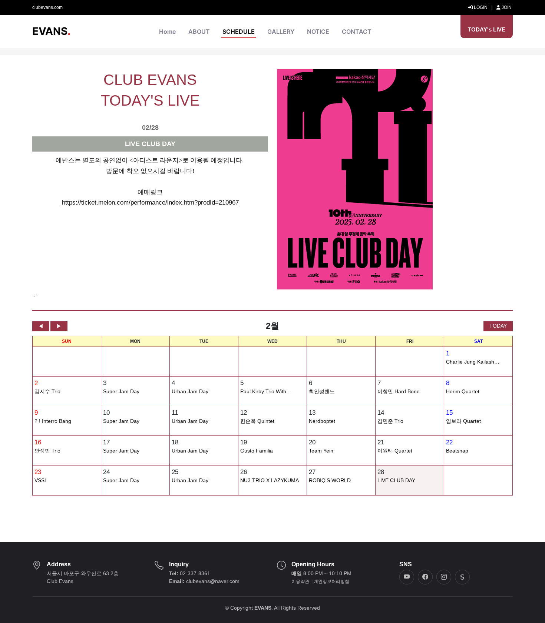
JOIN (506, 7)
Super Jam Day (121, 391)
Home (167, 31)
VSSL (40, 480)
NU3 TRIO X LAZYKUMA (269, 480)
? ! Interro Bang (52, 421)
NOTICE (318, 31)
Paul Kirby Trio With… (265, 391)
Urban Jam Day (190, 391)
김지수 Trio (47, 391)
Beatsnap (457, 451)
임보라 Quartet (463, 421)
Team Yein (321, 451)
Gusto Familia (256, 451)
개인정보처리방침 (331, 581)
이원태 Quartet (394, 451)
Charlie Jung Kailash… (472, 362)
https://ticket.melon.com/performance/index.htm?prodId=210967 (150, 202)
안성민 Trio (47, 451)
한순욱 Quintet (257, 421)
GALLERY (280, 31)
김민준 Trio (390, 421)
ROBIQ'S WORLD (330, 480)
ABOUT (199, 31)
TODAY (498, 326)
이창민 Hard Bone (398, 391)
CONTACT (356, 31)
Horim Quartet (462, 391)
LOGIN (480, 7)
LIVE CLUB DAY (396, 480)
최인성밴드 (322, 391)
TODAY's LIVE (486, 29)
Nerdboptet (322, 421)
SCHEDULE (238, 31)
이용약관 (300, 581)
